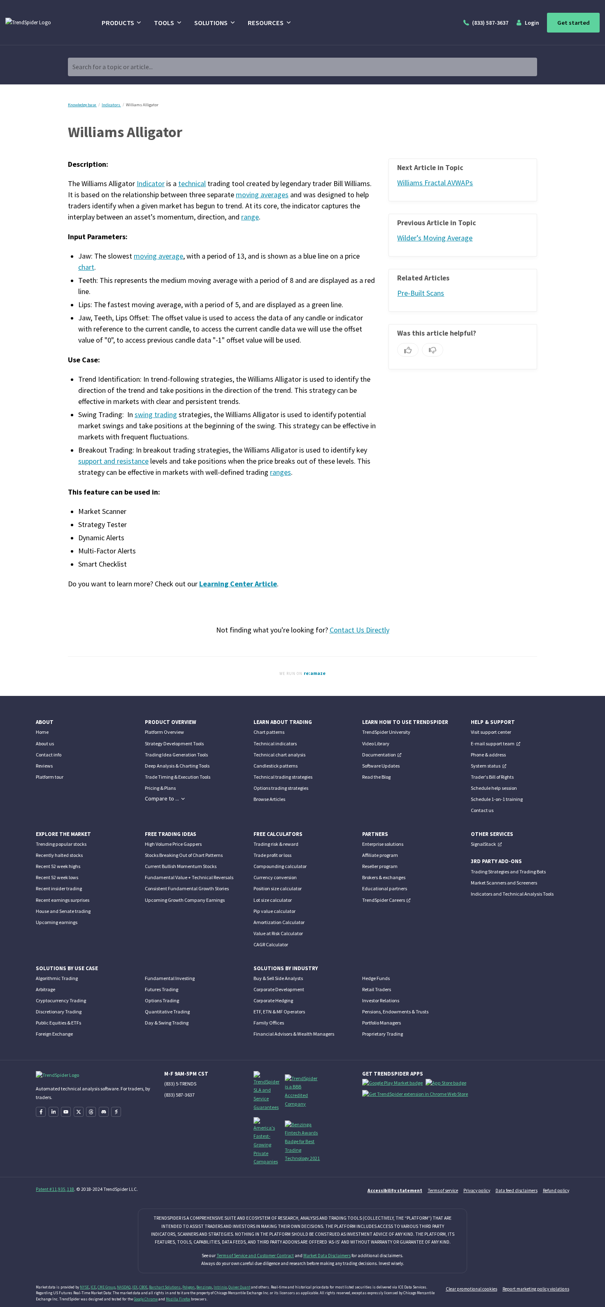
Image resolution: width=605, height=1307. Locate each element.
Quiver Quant (239, 1287)
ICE (93, 1287)
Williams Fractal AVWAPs (435, 182)
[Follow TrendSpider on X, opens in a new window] (79, 1112)
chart (86, 267)
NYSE (84, 1287)
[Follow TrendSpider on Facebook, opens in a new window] (41, 1112)
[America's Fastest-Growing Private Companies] (267, 1141)
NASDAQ (123, 1287)
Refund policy (556, 1190)
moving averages (262, 194)
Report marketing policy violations (536, 1289)
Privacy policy (476, 1190)
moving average (158, 256)
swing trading (156, 414)
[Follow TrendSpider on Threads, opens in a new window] (91, 1112)
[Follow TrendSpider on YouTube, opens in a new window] (66, 1112)
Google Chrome (146, 1299)
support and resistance (113, 461)
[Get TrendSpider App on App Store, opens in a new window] (447, 1084)
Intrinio (220, 1287)
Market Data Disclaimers (327, 1255)
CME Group (106, 1287)
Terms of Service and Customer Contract (255, 1255)
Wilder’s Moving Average (434, 238)
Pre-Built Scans (420, 293)
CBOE (143, 1287)
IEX (134, 1287)
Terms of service (443, 1190)
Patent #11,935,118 (55, 1189)
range (250, 217)
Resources (266, 23)
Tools (164, 23)
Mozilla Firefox (178, 1299)
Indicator (151, 183)
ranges (280, 472)
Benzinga (204, 1287)
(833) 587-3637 (179, 1095)
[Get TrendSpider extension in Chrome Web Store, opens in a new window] (416, 1095)
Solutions (211, 23)
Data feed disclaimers (517, 1190)
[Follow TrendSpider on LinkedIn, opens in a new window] (53, 1112)
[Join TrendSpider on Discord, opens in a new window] (104, 1112)
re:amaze (315, 673)
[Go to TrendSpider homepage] (44, 23)
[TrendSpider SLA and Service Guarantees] (267, 1091)
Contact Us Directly (359, 630)
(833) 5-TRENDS (180, 1084)
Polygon (188, 1287)
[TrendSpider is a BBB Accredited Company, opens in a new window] (302, 1091)
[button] (165, 798)
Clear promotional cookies (471, 1289)
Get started (573, 22)
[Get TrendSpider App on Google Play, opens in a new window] (394, 1084)
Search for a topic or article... (112, 67)
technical (192, 183)
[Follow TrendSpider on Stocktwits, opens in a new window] (116, 1112)
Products (118, 23)
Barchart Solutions (165, 1287)
